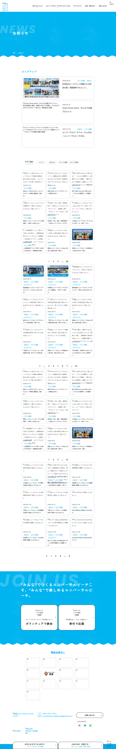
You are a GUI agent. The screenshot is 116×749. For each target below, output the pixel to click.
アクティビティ (77, 6)
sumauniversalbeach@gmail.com (55, 716)
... (62, 261)
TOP (14, 53)
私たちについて (38, 6)
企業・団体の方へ (90, 6)
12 (76, 366)
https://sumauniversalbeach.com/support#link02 (77, 617)
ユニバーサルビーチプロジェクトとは (58, 6)
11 (67, 459)
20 (67, 261)
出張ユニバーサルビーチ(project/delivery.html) (35, 745)
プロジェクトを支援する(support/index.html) (39, 617)
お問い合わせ (103, 6)
